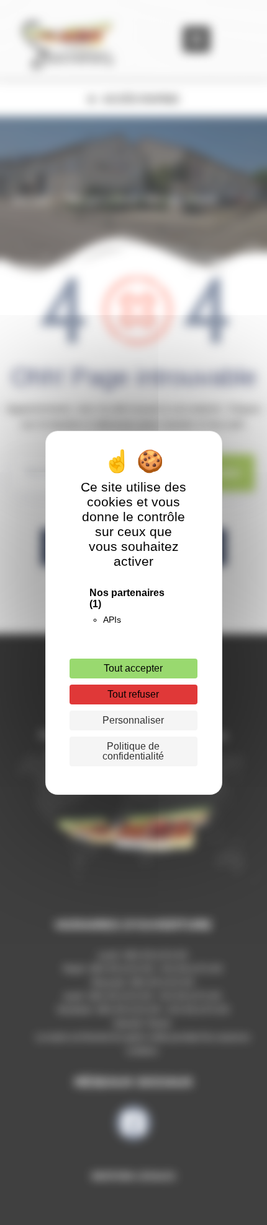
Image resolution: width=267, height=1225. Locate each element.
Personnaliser (133, 720)
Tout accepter (133, 668)
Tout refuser (133, 694)
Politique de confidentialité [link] (133, 751)
